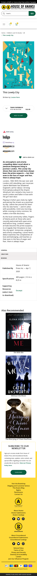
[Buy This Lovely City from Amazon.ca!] (8, 147)
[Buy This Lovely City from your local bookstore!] (8, 131)
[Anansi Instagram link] (23, 518)
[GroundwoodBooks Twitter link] (18, 543)
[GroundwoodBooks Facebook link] (14, 543)
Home (3, 33)
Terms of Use (18, 550)
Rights (18, 490)
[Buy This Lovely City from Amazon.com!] (8, 152)
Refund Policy (19, 548)
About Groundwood (18, 535)
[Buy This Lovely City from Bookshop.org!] (8, 142)
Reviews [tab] (4, 258)
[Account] (22, 24)
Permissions (18, 492)
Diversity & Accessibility (18, 554)
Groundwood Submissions (18, 537)
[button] (18, 108)
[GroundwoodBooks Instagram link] (23, 543)
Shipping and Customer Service (18, 486)
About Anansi (18, 510)
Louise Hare (15, 97)
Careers (18, 557)
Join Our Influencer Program (18, 559)
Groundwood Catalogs (18, 540)
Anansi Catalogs (18, 515)
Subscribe (18, 472)
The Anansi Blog (18, 488)
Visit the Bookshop (18, 484)
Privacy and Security (18, 552)
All (24, 33)
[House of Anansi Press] (18, 7)
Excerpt (19, 290)
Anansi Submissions (18, 513)
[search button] (4, 13)
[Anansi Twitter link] (18, 518)
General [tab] (4, 250)
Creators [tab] (4, 254)
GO (32, 13)
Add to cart (18, 115)
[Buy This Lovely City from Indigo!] (6, 137)
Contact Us (18, 494)
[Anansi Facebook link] (14, 518)
